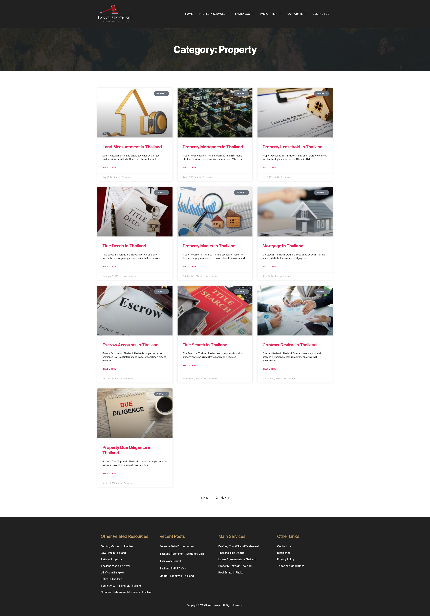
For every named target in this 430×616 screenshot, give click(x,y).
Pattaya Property (111, 559)
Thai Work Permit (170, 561)
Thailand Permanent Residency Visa (182, 553)
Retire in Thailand (111, 579)
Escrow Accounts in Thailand (130, 344)
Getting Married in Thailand (117, 546)
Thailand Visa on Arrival (115, 566)
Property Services (212, 13)
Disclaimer (283, 552)
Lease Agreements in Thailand (237, 559)
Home (189, 13)
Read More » (109, 167)
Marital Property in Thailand (177, 576)
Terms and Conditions (290, 566)
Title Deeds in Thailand (124, 245)
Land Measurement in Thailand (132, 146)
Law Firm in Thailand (113, 552)
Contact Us (321, 13)
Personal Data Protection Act (177, 546)
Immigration (268, 13)
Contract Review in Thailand (289, 344)
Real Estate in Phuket (231, 572)
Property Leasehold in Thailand (292, 146)
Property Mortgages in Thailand (213, 146)
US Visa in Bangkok (112, 572)
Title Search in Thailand (205, 344)
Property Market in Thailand (209, 245)
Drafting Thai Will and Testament (238, 546)
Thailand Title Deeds (231, 552)
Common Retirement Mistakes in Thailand (126, 592)
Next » (225, 497)
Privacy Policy (285, 559)
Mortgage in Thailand (283, 245)
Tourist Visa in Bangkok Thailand (121, 585)
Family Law (242, 13)
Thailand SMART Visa (173, 568)
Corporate (295, 13)
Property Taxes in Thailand (235, 566)
